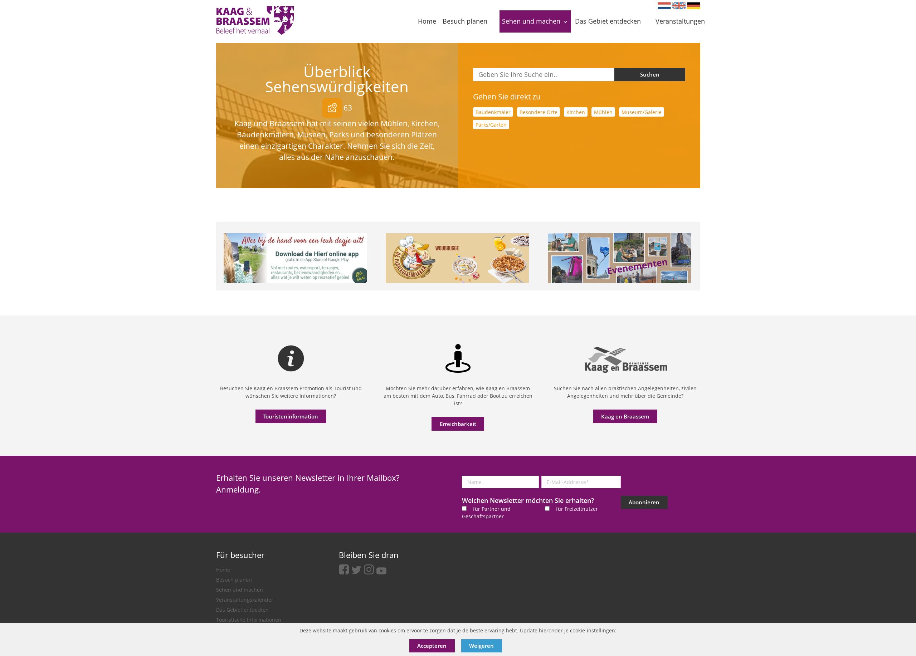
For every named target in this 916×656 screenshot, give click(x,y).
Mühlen (603, 112)
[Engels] (679, 5)
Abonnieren (644, 502)
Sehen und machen (239, 589)
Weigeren (481, 645)
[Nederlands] (664, 5)
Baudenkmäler (493, 112)
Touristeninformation (290, 416)
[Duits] (693, 5)
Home (223, 569)
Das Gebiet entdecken (242, 609)
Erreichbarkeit (458, 423)
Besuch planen (234, 579)
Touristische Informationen (248, 619)
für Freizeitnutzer (577, 508)
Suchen (649, 74)
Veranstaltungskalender (244, 599)
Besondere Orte (538, 112)
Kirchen (575, 112)
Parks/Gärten (491, 124)
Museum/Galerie (642, 112)
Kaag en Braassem (625, 416)
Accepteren (432, 645)
